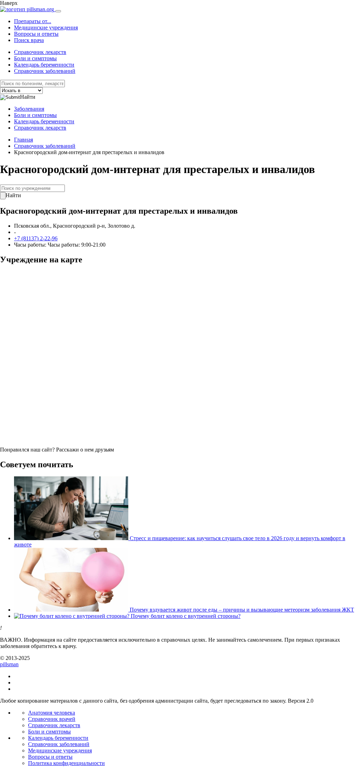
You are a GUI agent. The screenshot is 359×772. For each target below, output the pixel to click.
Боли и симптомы (35, 58)
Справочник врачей (51, 719)
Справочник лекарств (40, 52)
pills (9, 664)
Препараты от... (32, 21)
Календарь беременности (44, 65)
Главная (23, 140)
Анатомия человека (51, 713)
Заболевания (29, 109)
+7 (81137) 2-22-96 (35, 238)
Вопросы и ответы (36, 34)
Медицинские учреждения (46, 27)
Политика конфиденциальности (66, 763)
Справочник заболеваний (44, 71)
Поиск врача (29, 40)
